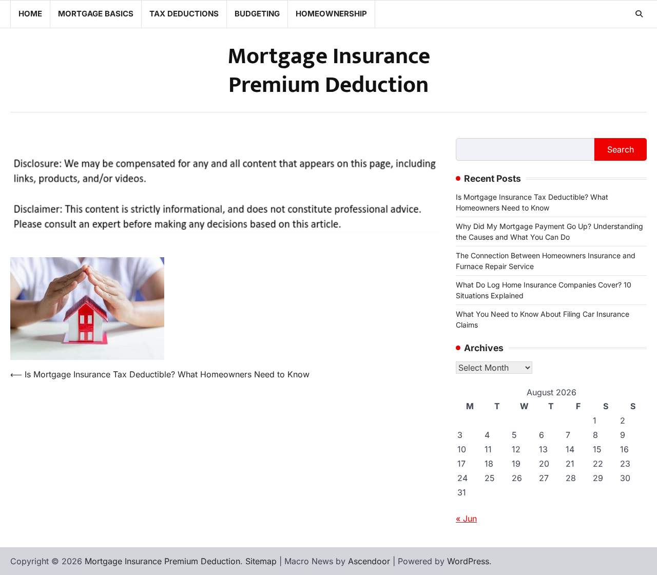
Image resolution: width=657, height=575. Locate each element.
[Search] (639, 14)
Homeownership (331, 13)
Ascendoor (369, 561)
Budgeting (257, 13)
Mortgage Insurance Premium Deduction (328, 71)
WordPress (468, 561)
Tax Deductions (184, 13)
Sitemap (261, 561)
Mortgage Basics (95, 13)
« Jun (466, 518)
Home (30, 13)
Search (620, 149)
